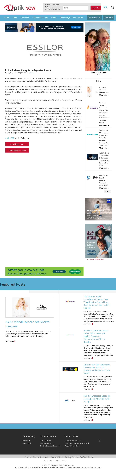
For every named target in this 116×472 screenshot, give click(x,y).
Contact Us (25, 443)
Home (6, 18)
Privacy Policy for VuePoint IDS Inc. (79, 457)
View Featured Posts (17, 150)
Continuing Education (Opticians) (76, 443)
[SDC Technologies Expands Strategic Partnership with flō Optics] (92, 177)
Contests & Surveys (40, 18)
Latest (99, 81)
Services (108, 17)
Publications (93, 17)
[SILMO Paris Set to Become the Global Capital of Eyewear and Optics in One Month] (92, 157)
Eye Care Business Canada (49, 446)
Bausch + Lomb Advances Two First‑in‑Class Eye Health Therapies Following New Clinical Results (104, 137)
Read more (10, 341)
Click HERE (9, 138)
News (15, 18)
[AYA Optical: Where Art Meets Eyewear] (92, 91)
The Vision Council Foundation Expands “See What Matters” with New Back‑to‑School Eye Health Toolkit (104, 113)
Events (53, 18)
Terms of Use (56, 457)
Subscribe (95, 8)
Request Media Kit (71, 446)
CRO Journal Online (46, 443)
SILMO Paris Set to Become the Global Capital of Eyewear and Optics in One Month (96, 369)
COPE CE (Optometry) (72, 440)
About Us (25, 440)
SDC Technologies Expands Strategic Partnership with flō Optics (96, 398)
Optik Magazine (45, 440)
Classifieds (25, 18)
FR (105, 7)
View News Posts (17, 144)
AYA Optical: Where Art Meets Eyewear (104, 89)
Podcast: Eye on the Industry (71, 18)
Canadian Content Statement (36, 457)
